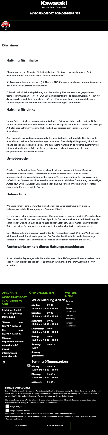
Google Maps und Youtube (20, 411)
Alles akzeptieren (55, 426)
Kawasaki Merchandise (71, 324)
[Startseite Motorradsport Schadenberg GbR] (54, 5)
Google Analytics (16, 407)
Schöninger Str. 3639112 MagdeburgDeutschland (12, 313)
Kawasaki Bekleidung (70, 317)
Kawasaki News (69, 302)
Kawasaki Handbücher (71, 310)
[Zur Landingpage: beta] (5, 25)
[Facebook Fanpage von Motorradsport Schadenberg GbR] (4, 362)
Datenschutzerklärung (64, 396)
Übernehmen (21, 426)
